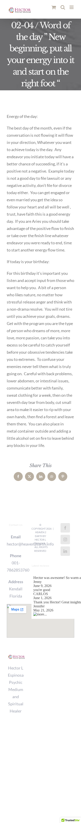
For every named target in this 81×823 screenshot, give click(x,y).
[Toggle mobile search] (63, 7)
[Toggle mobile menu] (72, 7)
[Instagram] (65, 539)
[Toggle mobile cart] (54, 7)
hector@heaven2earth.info (16, 543)
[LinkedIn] (65, 551)
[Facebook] (65, 528)
